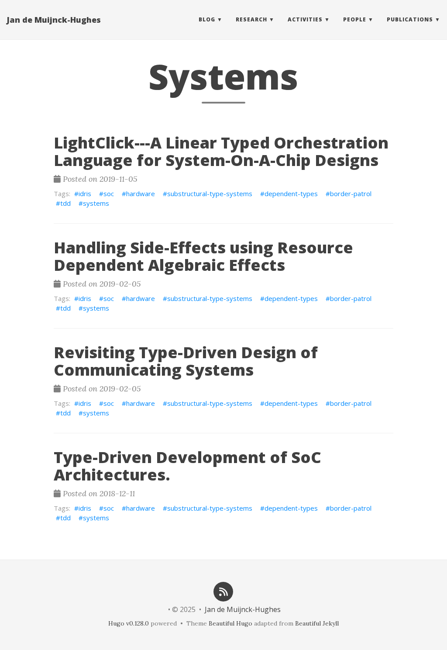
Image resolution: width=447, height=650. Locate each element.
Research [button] (251, 19)
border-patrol (350, 193)
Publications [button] (410, 19)
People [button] (354, 19)
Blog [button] (207, 19)
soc (108, 193)
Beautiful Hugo (230, 623)
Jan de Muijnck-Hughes (54, 19)
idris (85, 193)
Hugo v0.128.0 (128, 623)
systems (96, 203)
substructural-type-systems (209, 193)
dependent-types (291, 193)
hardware (140, 193)
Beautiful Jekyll (317, 623)
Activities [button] (305, 19)
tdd (65, 203)
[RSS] (223, 591)
